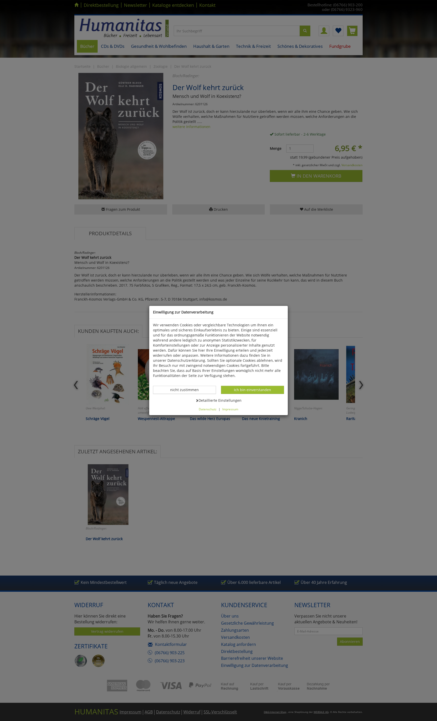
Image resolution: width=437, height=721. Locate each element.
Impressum (230, 409)
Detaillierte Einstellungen (220, 400)
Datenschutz (207, 409)
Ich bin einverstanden (252, 389)
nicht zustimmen (187, 389)
